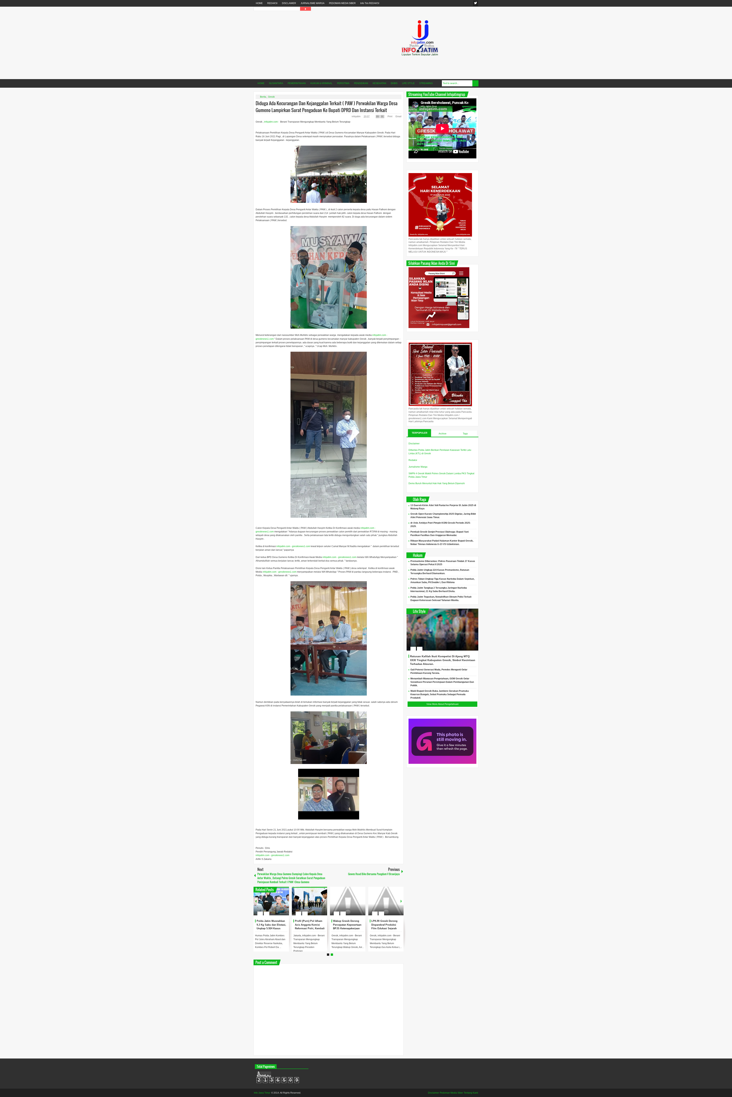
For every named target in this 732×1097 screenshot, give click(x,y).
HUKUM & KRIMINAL (321, 83)
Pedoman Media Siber (451, 1092)
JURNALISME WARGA (312, 3)
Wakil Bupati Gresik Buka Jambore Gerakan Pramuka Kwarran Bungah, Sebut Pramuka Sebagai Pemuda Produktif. (439, 694)
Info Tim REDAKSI (369, 3)
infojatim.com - (272, 121)
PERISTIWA (343, 83)
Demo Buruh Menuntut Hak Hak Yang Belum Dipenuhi (437, 483)
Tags (465, 433)
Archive (442, 433)
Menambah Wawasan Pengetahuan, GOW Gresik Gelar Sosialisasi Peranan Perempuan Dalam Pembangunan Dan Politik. (442, 682)
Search (475, 83)
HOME (259, 3)
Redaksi (413, 460)
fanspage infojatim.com (475, 3)
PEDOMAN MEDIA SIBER (342, 3)
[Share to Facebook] (274, 904)
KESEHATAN (379, 83)
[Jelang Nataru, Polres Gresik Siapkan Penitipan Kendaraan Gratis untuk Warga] (347, 901)
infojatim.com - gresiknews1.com (293, 546)
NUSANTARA (276, 83)
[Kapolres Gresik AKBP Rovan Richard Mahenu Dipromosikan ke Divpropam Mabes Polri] (386, 901)
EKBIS (394, 83)
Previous (256, 901)
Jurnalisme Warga (418, 466)
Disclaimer (414, 443)
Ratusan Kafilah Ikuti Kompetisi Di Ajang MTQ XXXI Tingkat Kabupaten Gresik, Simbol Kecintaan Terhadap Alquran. (442, 660)
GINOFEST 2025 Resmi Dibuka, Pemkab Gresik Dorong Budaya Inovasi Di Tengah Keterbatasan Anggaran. (270, 928)
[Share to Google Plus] (284, 904)
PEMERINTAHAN (297, 83)
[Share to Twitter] (279, 904)
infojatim (356, 116)
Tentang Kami (471, 1092)
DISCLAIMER (289, 3)
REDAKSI (272, 3)
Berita (263, 96)
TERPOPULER (419, 433)
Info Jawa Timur (262, 1092)
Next (401, 901)
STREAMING (426, 83)
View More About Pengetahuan (442, 704)
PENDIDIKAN (361, 83)
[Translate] (305, 9)
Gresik (271, 96)
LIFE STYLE (408, 83)
